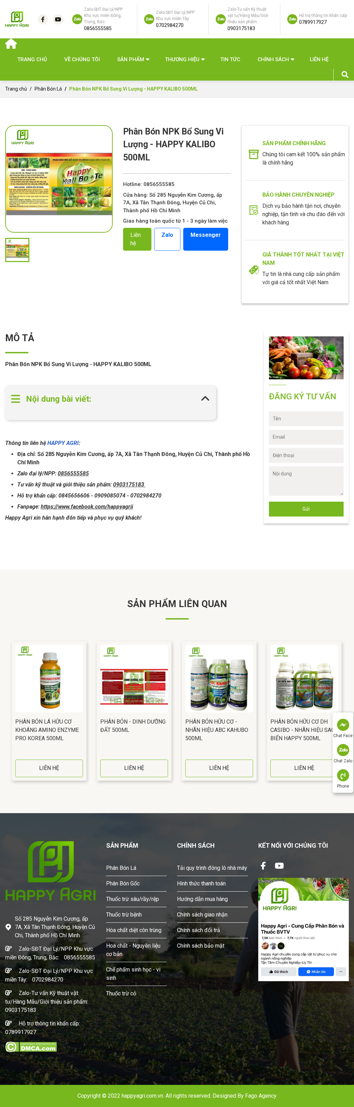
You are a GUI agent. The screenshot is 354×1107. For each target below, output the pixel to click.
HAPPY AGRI (62, 443)
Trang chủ (32, 59)
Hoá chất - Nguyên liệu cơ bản (133, 949)
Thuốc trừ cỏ (121, 993)
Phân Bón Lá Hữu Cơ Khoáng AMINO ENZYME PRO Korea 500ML (47, 730)
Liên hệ (319, 59)
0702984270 (47, 979)
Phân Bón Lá (48, 89)
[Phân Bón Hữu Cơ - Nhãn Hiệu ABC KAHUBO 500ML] (219, 679)
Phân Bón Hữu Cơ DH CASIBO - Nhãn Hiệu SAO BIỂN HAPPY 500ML (302, 730)
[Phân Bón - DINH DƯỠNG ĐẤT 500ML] (134, 679)
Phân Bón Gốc (123, 883)
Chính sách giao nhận (202, 914)
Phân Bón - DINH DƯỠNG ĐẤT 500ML (133, 725)
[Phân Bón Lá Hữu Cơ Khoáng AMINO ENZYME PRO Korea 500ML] (49, 679)
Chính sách (273, 59)
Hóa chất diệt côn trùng (133, 930)
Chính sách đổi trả (198, 930)
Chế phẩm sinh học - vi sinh (133, 973)
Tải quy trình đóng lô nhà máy (212, 868)
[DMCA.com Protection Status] (31, 1046)
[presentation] (7, 711)
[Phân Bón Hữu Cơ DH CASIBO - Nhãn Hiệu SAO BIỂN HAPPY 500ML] (304, 679)
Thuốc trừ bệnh (124, 914)
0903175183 (20, 1010)
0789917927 (20, 1032)
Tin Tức (230, 59)
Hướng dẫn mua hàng (202, 899)
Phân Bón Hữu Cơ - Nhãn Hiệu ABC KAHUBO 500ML (216, 730)
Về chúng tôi (82, 59)
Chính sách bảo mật (200, 945)
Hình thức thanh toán (201, 883)
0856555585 (79, 957)
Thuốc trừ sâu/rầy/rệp (132, 899)
